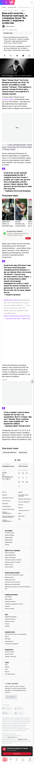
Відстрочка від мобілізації (12, 584)
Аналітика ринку (9, 652)
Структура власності (23, 510)
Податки (7, 606)
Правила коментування (24, 499)
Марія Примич (10, 26)
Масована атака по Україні (12, 562)
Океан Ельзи (13, 30)
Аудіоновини (8, 542)
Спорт (7, 662)
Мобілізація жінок (10, 579)
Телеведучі (5, 503)
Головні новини (9, 533)
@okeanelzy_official (11, 300)
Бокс (6, 664)
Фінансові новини (10, 601)
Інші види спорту (10, 674)
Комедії (7, 624)
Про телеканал (6, 500)
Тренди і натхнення (10, 656)
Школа (7, 636)
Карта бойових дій (10, 555)
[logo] (11, 2)
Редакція (4, 495)
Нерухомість (9, 649)
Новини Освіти (10, 632)
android (7, 708)
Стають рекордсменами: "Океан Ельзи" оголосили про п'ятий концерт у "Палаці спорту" (17, 147)
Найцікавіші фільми (10, 616)
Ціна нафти (8, 597)
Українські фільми (10, 619)
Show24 (4, 7)
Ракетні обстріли (10, 552)
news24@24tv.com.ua (8, 466)
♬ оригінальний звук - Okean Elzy (17, 319)
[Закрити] (30, 748)
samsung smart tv (19, 713)
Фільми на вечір (9, 621)
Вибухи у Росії (9, 564)
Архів (19, 513)
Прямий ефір (9, 537)
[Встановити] (17, 751)
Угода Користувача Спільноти (23, 495)
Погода (7, 544)
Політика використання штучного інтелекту (8, 517)
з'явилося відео (8, 99)
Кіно (6, 614)
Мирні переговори (10, 557)
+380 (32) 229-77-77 (12, 737)
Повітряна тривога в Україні (13, 560)
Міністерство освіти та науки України (15, 634)
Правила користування (8, 509)
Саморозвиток (9, 641)
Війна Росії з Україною (12, 550)
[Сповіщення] (32, 2)
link (19, 473)
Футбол (7, 667)
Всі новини (8, 530)
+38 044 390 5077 (23, 466)
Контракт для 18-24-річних (12, 582)
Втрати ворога (9, 567)
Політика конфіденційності (7, 513)
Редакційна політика (7, 497)
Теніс (6, 669)
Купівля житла (9, 654)
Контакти (20, 504)
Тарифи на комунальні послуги (14, 604)
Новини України (9, 535)
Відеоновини (8, 540)
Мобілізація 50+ (9, 577)
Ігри (19, 519)
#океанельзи (25, 316)
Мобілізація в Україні (12, 573)
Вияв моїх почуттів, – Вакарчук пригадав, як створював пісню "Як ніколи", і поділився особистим (25, 7)
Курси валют (8, 599)
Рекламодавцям (6, 506)
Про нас (4, 492)
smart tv (7, 713)
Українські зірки (12, 7)
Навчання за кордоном (11, 643)
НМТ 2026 (7, 639)
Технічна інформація (23, 501)
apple (19, 708)
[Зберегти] (29, 55)
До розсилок (11, 697)
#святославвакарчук (12, 316)
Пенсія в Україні (9, 608)
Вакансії (20, 507)
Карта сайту (21, 516)
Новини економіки (11, 594)
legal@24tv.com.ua (22, 739)
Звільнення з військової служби (14, 575)
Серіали (7, 626)
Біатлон (7, 671)
